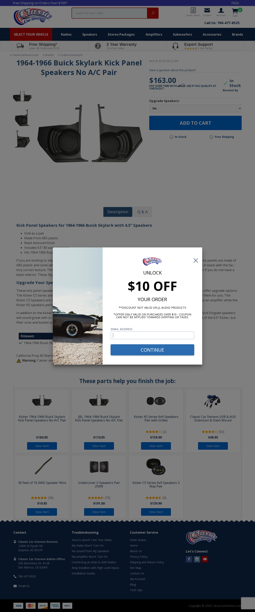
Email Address (121, 329)
